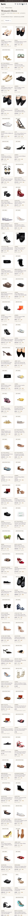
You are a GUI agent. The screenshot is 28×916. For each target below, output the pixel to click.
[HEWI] (3, 4)
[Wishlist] (16, 4)
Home (2, 7)
